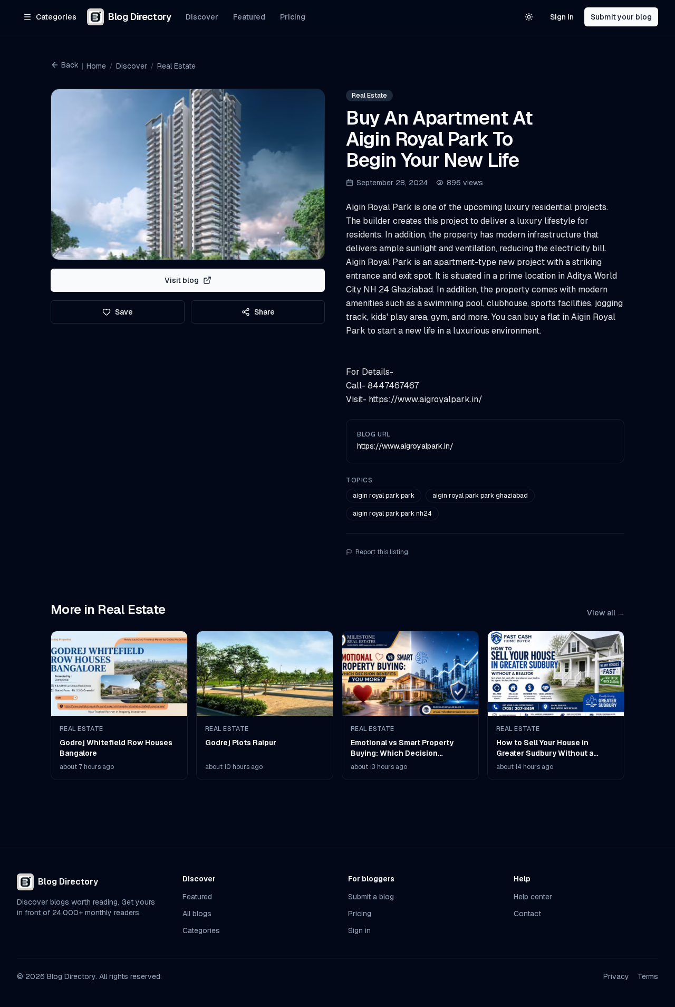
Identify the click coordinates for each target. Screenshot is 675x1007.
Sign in (562, 17)
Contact (527, 913)
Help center (533, 896)
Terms (648, 976)
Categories (201, 930)
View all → (605, 613)
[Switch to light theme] (528, 16)
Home (96, 66)
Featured (249, 17)
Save (124, 312)
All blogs (196, 913)
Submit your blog (621, 17)
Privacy (616, 976)
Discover (202, 17)
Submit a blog (371, 896)
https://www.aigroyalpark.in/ (405, 446)
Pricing (292, 17)
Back (70, 65)
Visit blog (182, 280)
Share (264, 312)
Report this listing (381, 552)
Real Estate (176, 66)
